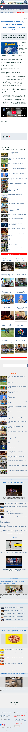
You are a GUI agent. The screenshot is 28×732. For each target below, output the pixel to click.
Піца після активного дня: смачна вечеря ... (13, 660)
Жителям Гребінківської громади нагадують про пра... (15, 195)
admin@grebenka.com (6, 715)
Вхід (17, 152)
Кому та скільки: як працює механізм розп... (13, 607)
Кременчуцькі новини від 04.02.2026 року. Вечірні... (14, 569)
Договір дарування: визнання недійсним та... (14, 610)
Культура (23, 11)
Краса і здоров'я (16, 554)
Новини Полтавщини (19, 9)
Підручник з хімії (9, 137)
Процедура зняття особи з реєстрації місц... (13, 619)
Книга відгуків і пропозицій (20, 720)
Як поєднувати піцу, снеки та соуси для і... (13, 655)
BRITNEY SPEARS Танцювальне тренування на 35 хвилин (14, 552)
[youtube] (3, 725)
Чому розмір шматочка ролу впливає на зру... (14, 663)
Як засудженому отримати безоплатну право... (14, 613)
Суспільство (13, 11)
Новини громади (3, 11)
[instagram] (4, 725)
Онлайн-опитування (19, 719)
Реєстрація (12, 152)
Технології (10, 12)
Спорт (6, 12)
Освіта (18, 11)
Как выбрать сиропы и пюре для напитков (13, 657)
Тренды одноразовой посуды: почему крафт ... (14, 652)
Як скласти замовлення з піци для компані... (13, 649)
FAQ (16, 722)
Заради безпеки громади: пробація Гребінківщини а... (16, 204)
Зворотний (4, 718)
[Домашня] (1, 7)
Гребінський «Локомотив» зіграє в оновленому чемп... (15, 224)
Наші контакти (3, 712)
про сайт (8, 719)
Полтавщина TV (16, 570)
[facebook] (1, 725)
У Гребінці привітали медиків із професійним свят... (15, 243)
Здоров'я (2, 12)
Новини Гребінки (10, 9)
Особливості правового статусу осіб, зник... (13, 616)
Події (9, 11)
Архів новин (3, 9)
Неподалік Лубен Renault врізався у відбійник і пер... (15, 503)
